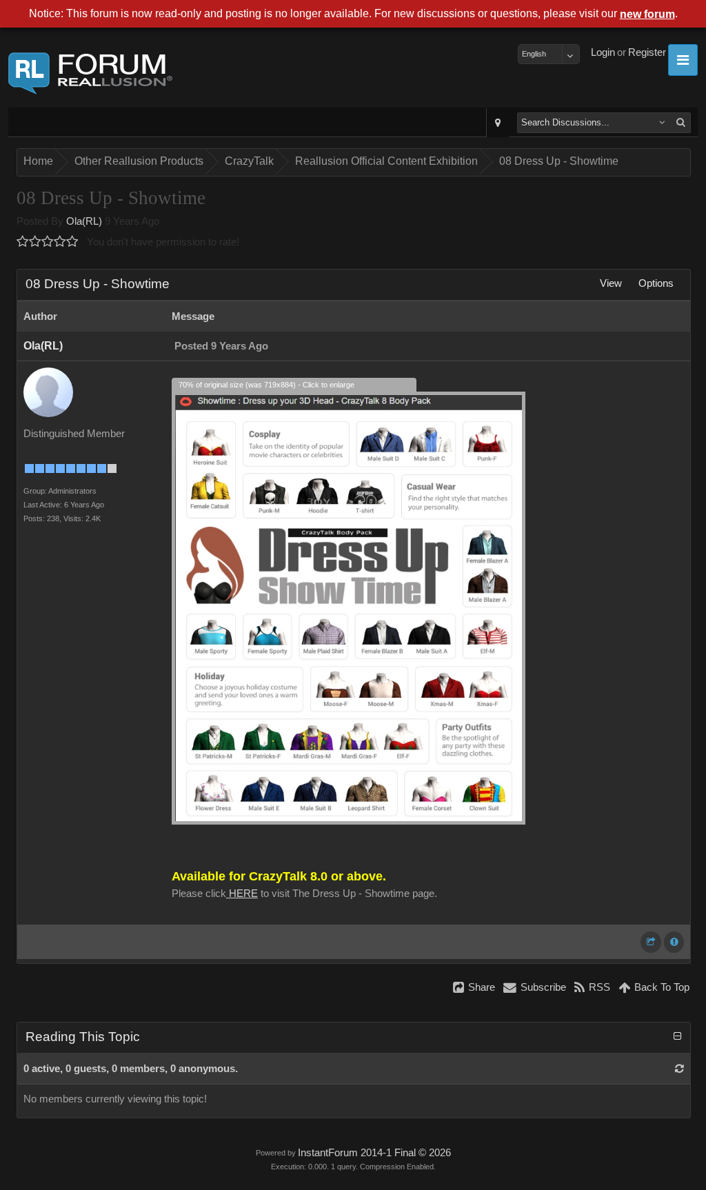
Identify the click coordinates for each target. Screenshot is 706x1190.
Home (38, 161)
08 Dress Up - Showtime (558, 161)
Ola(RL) (84, 221)
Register (647, 52)
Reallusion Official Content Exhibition (386, 161)
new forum (647, 14)
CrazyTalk (249, 161)
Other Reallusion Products (138, 161)
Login (603, 52)
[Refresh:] (679, 1068)
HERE (242, 893)
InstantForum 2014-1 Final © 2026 (374, 1152)
